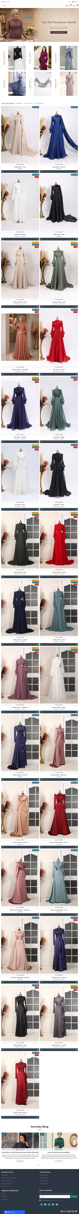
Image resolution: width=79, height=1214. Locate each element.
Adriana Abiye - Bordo (20, 1112)
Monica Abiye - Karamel (20, 842)
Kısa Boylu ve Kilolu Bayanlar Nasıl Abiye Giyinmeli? (20, 1152)
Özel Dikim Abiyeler (8, 103)
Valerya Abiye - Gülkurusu (20, 707)
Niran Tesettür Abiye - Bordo (59, 842)
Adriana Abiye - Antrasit (59, 1045)
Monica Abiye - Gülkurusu (59, 775)
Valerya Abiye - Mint (59, 639)
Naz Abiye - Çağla (58, 437)
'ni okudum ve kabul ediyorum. (52, 1200)
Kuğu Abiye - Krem (20, 167)
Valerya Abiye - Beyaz (58, 707)
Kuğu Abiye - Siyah (59, 234)
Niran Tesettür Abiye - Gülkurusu (20, 910)
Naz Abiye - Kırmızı (59, 369)
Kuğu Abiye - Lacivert (58, 167)
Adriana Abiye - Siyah (20, 1045)
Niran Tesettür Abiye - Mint (59, 910)
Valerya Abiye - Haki (20, 572)
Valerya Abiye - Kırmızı (59, 572)
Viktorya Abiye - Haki (58, 302)
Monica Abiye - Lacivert (20, 775)
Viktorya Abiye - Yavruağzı (20, 369)
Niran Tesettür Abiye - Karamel (20, 977)
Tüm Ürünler (39, 103)
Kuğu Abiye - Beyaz (20, 234)
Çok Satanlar (28, 103)
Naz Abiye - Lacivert (20, 437)
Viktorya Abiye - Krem (20, 302)
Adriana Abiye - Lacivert (58, 977)
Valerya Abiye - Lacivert (20, 639)
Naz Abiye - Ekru (20, 504)
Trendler (19, 103)
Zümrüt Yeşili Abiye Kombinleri (58, 1152)
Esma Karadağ (20, 164)
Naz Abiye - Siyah (59, 504)
